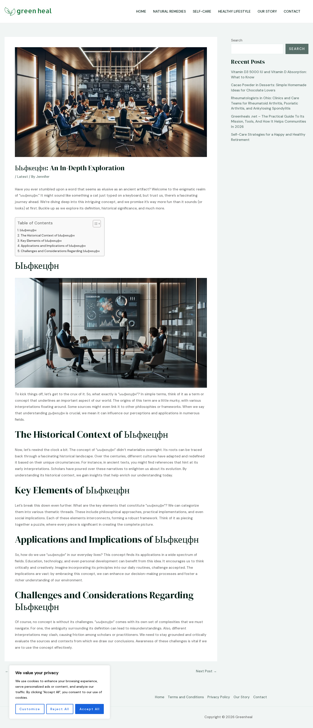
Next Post (206, 671)
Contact (292, 11)
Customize (29, 709)
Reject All (59, 709)
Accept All (90, 709)
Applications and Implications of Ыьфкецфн (53, 246)
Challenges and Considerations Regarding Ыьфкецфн (60, 251)
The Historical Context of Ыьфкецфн (48, 235)
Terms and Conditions (186, 697)
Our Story (267, 11)
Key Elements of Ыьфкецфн (41, 241)
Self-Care (202, 11)
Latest (22, 176)
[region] (59, 692)
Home (141, 11)
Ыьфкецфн (28, 230)
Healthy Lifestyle (234, 11)
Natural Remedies (169, 11)
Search (236, 40)
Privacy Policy (218, 697)
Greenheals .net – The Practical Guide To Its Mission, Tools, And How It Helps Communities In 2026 (268, 121)
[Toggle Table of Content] (94, 224)
